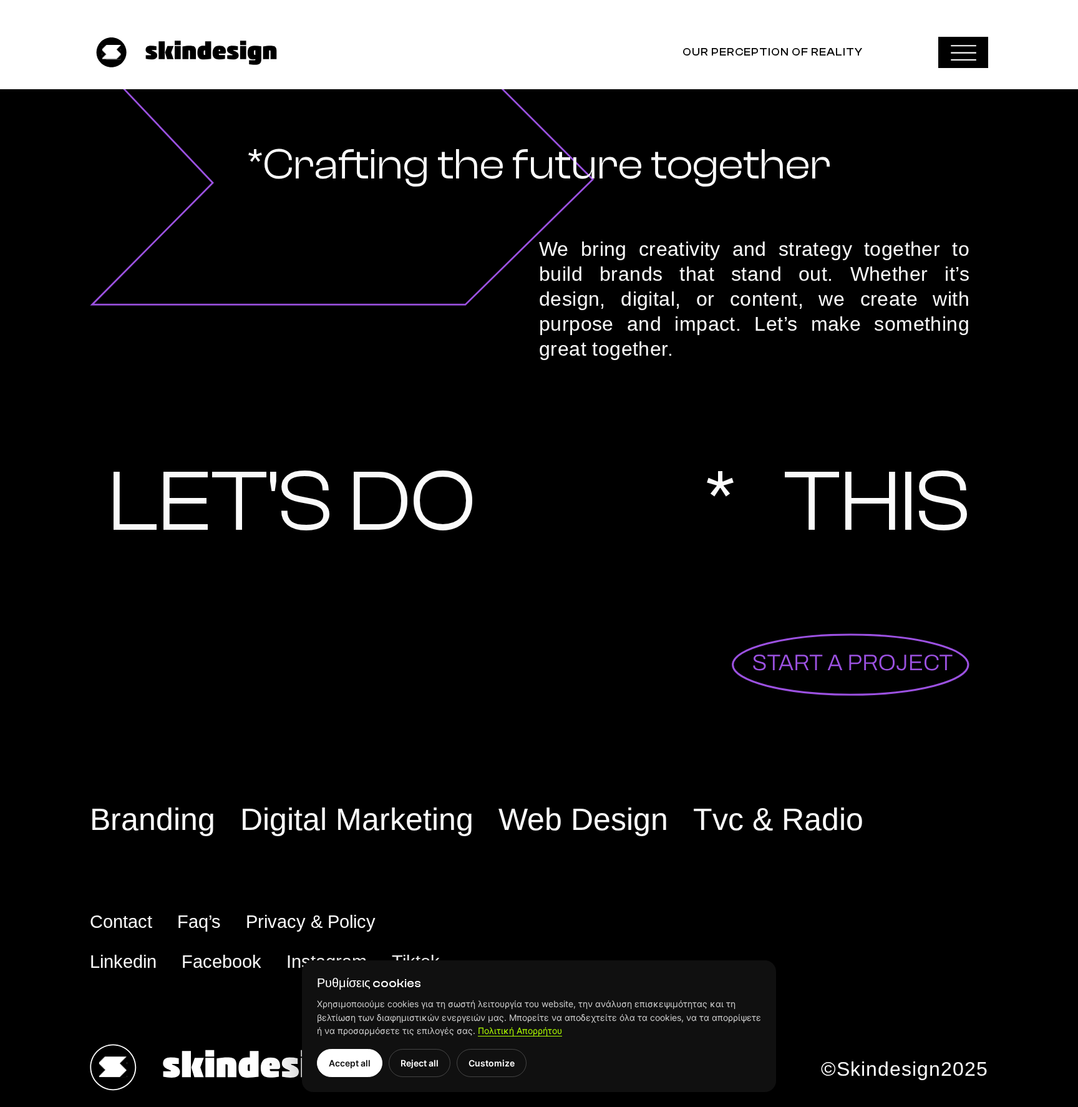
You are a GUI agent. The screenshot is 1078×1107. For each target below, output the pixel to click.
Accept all (350, 1063)
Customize (492, 1063)
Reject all (420, 1063)
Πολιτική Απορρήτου (520, 1030)
